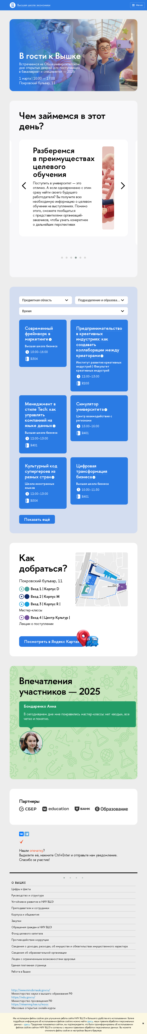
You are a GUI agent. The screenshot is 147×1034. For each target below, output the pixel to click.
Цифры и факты (21, 889)
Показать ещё (37, 519)
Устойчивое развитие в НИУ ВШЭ (32, 901)
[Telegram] (26, 834)
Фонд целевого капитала (27, 933)
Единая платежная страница (28, 965)
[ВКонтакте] (21, 834)
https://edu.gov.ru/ (23, 997)
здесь (90, 1021)
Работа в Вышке (21, 971)
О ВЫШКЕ (18, 883)
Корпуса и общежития (25, 914)
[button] (62, 258)
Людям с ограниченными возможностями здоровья (43, 959)
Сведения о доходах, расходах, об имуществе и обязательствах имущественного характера (69, 946)
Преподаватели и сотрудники (30, 908)
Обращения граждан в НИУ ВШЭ (31, 927)
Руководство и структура (27, 895)
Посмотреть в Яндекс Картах (51, 641)
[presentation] (24, 186)
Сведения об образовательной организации (39, 952)
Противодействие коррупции (30, 940)
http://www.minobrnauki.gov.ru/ (30, 990)
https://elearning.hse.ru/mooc (29, 1004)
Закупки (16, 921)
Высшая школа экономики (33, 5)
